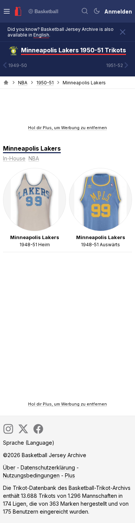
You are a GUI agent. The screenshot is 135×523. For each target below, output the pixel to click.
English (41, 35)
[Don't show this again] (123, 32)
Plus (70, 475)
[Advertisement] (67, 109)
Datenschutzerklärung (48, 467)
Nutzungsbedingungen (31, 475)
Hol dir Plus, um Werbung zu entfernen (67, 127)
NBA (22, 82)
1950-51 (45, 82)
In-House (14, 158)
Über (9, 467)
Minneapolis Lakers (32, 148)
